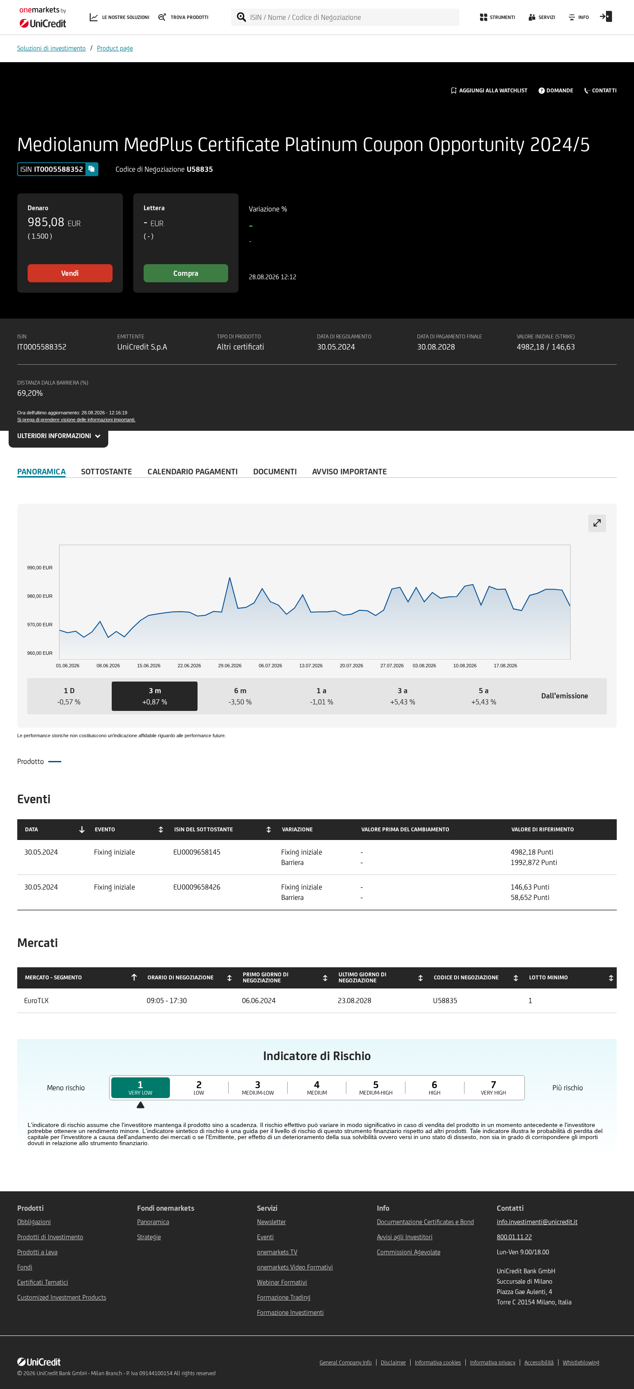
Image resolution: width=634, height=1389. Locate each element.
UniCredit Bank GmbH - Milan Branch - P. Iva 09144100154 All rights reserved (126, 1373)
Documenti (275, 471)
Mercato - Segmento (53, 977)
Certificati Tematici (42, 1282)
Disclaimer (393, 1362)
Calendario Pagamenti (193, 471)
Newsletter (271, 1221)
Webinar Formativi (282, 1282)
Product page (115, 48)
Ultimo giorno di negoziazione (362, 977)
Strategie (149, 1237)
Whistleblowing (581, 1362)
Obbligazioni (34, 1221)
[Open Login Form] (606, 19)
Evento (105, 829)
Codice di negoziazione (466, 977)
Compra (185, 273)
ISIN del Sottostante (203, 829)
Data (31, 829)
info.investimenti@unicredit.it (537, 1221)
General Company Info (346, 1362)
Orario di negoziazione (180, 977)
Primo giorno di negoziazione (266, 977)
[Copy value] (91, 169)
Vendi (69, 273)
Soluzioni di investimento (51, 48)
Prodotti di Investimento (50, 1237)
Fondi (24, 1267)
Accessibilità (539, 1362)
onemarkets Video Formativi (295, 1267)
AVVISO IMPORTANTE (349, 471)
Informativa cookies (438, 1362)
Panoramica (41, 471)
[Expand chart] (597, 523)
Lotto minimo (548, 977)
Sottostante (106, 471)
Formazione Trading (284, 1297)
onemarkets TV (277, 1252)
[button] (69, 696)
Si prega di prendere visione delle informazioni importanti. (76, 419)
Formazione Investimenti (290, 1312)
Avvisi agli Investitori (405, 1237)
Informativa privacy (492, 1362)
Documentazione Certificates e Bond (425, 1221)
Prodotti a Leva (37, 1252)
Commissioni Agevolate (408, 1252)
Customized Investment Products (61, 1297)
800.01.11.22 (514, 1237)
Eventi (265, 1237)
